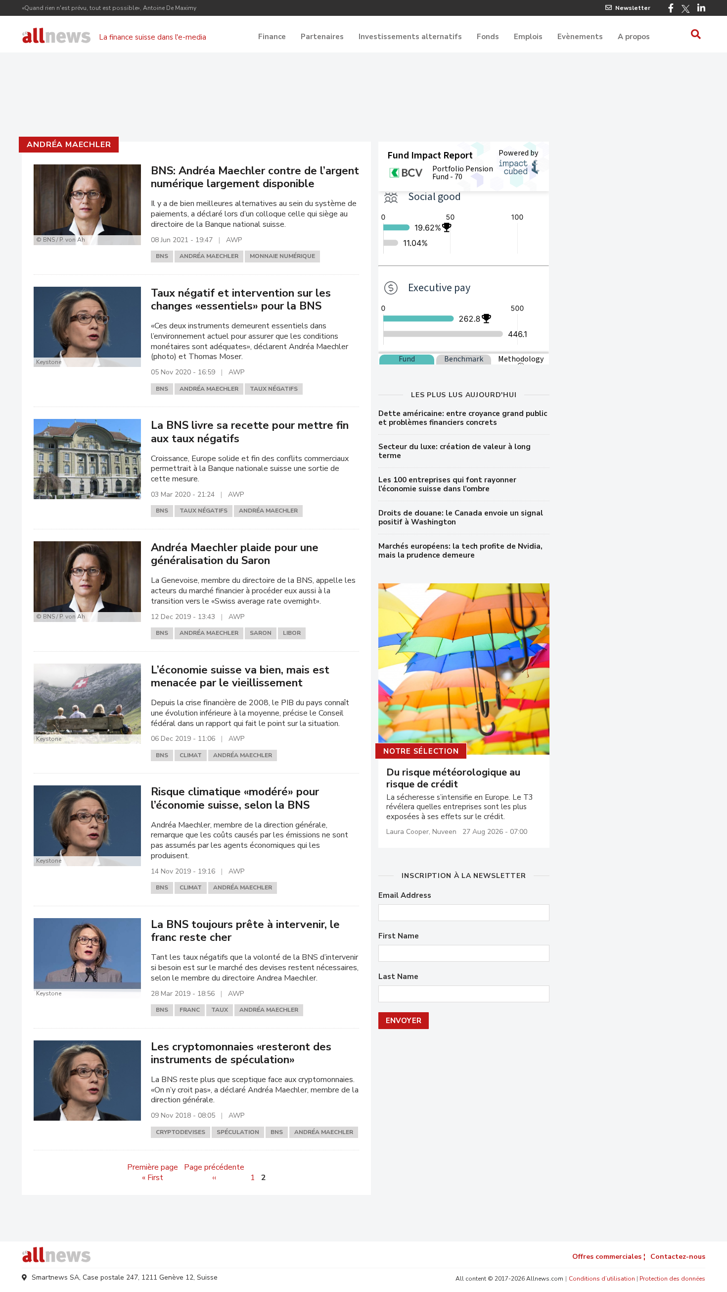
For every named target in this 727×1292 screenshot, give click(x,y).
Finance (272, 37)
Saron (261, 633)
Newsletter (632, 8)
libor (292, 633)
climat (191, 755)
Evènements (580, 37)
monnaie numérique (282, 256)
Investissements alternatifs (410, 37)
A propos (634, 37)
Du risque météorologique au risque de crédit (453, 778)
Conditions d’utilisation (602, 1279)
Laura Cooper (407, 831)
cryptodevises (180, 1132)
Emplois (528, 37)
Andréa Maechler (69, 144)
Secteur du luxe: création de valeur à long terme (454, 451)
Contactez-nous (677, 1256)
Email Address (404, 895)
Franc (190, 1010)
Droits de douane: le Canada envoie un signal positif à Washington (460, 517)
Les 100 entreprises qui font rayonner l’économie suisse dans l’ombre (447, 484)
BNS (162, 256)
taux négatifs (274, 389)
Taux (219, 1010)
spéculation (238, 1132)
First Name (398, 936)
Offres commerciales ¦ (608, 1256)
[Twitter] (685, 9)
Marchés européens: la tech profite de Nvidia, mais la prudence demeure (460, 551)
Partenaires (322, 37)
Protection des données (672, 1279)
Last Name (398, 977)
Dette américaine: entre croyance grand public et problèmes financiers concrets (462, 418)
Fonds (488, 37)
